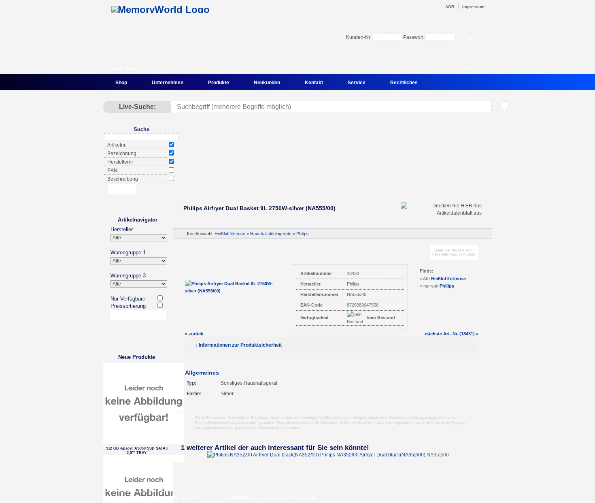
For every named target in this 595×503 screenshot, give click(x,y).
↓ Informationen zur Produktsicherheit (238, 345)
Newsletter (240, 497)
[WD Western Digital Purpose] (331, 175)
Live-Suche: (137, 106)
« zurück (194, 333)
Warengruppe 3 (128, 276)
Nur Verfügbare (127, 299)
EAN (112, 170)
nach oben (274, 497)
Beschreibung (122, 179)
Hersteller (121, 229)
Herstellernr (120, 162)
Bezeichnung (121, 153)
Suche (141, 129)
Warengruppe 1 (128, 252)
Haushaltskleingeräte (270, 233)
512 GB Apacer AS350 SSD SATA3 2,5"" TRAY (137, 450)
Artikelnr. (116, 145)
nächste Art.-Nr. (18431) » (451, 333)
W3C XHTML (305, 497)
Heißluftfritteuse (230, 233)
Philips (302, 233)
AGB (449, 6)
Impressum (473, 6)
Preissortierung (128, 306)
